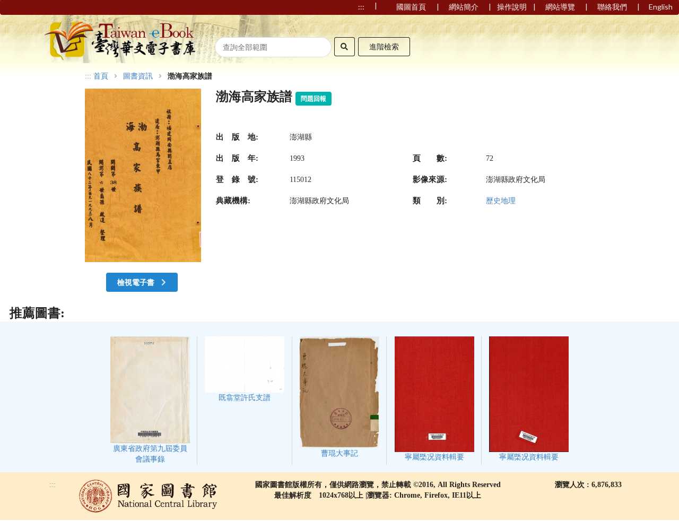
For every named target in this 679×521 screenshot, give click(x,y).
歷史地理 (501, 201)
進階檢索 (384, 46)
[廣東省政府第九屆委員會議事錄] (150, 400)
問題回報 (313, 98)
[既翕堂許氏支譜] (244, 369)
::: (88, 76)
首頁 (100, 76)
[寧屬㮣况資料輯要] (434, 399)
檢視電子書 (136, 281)
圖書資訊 (138, 76)
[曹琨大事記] (339, 397)
